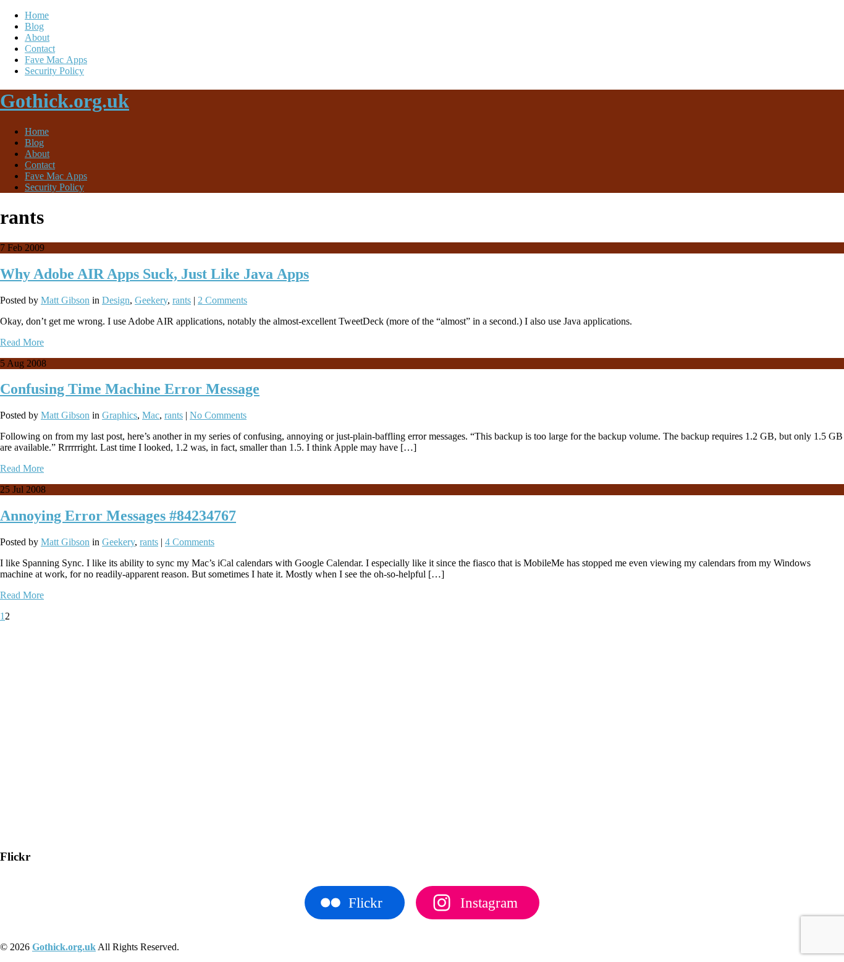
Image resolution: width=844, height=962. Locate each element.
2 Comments (222, 300)
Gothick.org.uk (64, 101)
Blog (34, 26)
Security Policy (54, 71)
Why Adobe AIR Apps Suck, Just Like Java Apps (154, 274)
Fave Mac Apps (56, 59)
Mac (150, 415)
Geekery (151, 300)
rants (181, 300)
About (37, 37)
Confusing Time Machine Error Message (130, 389)
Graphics (119, 415)
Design (116, 300)
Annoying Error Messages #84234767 (118, 516)
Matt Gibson (65, 300)
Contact (40, 48)
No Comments (218, 415)
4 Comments (189, 542)
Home (37, 15)
